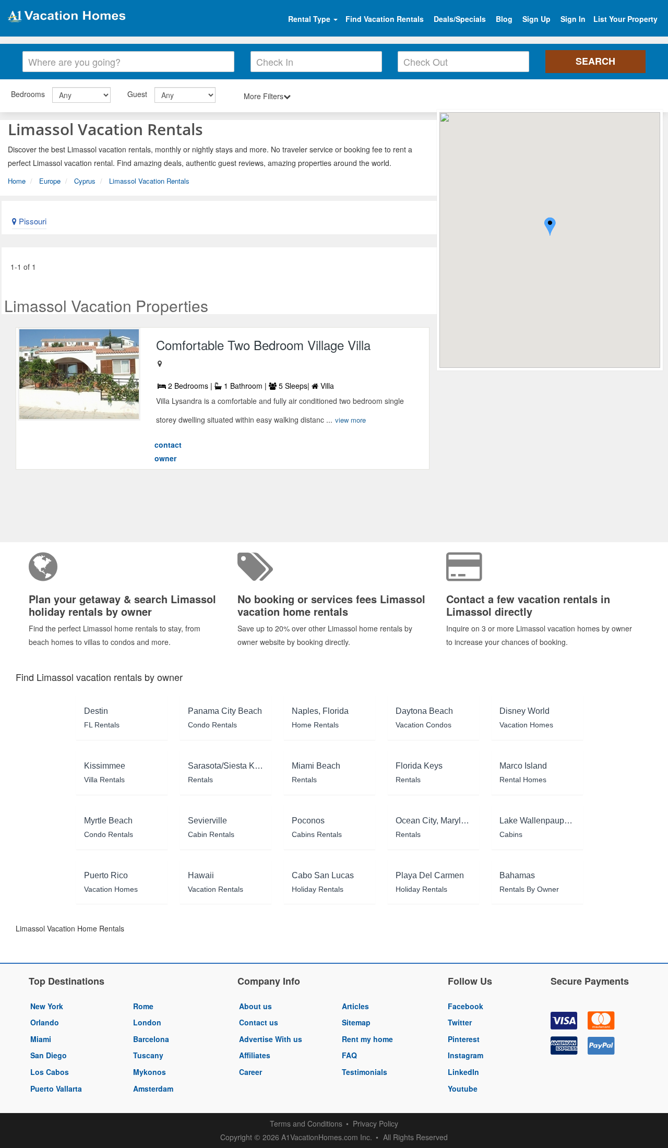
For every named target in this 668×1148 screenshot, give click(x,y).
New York (46, 1006)
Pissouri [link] (31, 221)
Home (17, 181)
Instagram (465, 1055)
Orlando (44, 1022)
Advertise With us (270, 1039)
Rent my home (367, 1039)
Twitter (460, 1022)
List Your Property (625, 19)
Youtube (463, 1088)
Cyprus (85, 181)
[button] (550, 228)
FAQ (349, 1055)
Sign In (573, 19)
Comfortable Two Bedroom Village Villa (263, 345)
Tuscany (148, 1055)
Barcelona (151, 1039)
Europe (50, 181)
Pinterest (464, 1039)
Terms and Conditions (306, 1123)
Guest (137, 94)
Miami (40, 1039)
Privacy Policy (375, 1123)
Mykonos (149, 1072)
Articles (355, 1006)
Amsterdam (153, 1088)
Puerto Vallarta (56, 1088)
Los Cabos (49, 1072)
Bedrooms (28, 94)
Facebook (465, 1006)
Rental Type (310, 19)
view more (350, 420)
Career (250, 1072)
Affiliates (254, 1055)
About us (255, 1006)
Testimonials (364, 1072)
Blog (504, 19)
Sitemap (356, 1022)
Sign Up (536, 19)
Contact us (258, 1022)
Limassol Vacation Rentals (149, 181)
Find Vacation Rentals (384, 19)
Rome (143, 1006)
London (147, 1022)
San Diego (48, 1055)
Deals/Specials (460, 19)
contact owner (168, 451)
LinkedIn (463, 1072)
